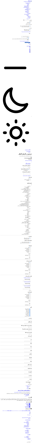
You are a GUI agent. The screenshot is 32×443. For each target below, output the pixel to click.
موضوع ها (28, 180)
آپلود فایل (29, 16)
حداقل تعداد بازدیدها (27, 285)
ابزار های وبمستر (26, 6)
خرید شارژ (28, 17)
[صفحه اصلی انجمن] (15, 48)
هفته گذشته (27, 264)
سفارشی (28, 267)
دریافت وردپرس (27, 407)
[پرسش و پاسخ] (15, 50)
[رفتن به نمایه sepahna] (28, 388)
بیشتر (28, 12)
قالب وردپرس (24, 410)
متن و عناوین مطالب (26, 29)
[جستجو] (23, 20)
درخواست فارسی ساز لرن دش (24, 390)
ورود (27, 39)
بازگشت (27, 421)
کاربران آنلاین (27, 432)
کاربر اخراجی (27, 311)
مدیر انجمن (27, 313)
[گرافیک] (15, 51)
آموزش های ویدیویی (26, 7)
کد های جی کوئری (26, 425)
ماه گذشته (27, 249)
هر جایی (28, 22)
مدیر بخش (28, 315)
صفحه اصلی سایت (26, 422)
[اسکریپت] (15, 49)
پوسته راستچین (9, 410)
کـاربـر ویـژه (27, 310)
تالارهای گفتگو (27, 9)
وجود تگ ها (26, 170)
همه (28, 178)
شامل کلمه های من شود (25, 26)
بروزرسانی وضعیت (26, 179)
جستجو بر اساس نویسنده (26, 175)
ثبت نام (29, 43)
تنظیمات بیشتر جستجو (28, 160)
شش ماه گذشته (27, 250)
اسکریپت (27, 3)
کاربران (30, 290)
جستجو (28, 437)
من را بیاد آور (27, 38)
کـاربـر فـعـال (27, 309)
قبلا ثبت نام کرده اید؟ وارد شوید (26, 31)
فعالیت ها (29, 13)
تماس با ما (28, 414)
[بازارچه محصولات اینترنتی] (15, 52)
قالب (28, 4)
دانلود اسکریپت (27, 403)
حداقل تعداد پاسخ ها (27, 281)
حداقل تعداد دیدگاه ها (27, 277)
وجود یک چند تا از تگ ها (24, 169)
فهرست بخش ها (27, 406)
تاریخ (28, 386)
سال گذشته (27, 251)
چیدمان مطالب (28, 385)
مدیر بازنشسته (27, 314)
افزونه (28, 424)
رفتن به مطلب (30, 0)
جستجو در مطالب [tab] (28, 163)
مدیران (28, 10)
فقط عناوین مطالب (26, 30)
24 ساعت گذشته (27, 263)
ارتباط (28, 387)
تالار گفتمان (27, 404)
